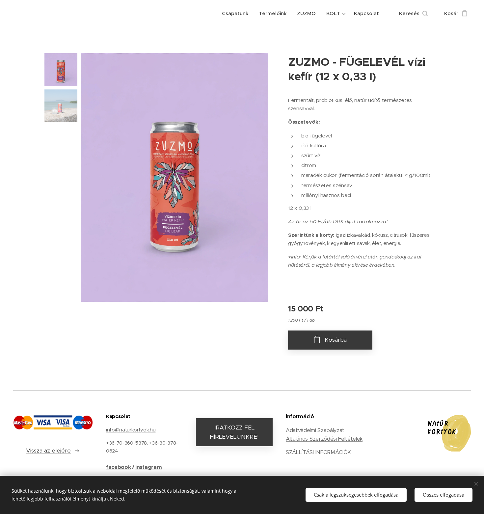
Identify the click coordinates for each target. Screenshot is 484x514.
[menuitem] (237, 13)
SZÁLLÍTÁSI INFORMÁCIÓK (318, 452)
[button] (413, 13)
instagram (148, 467)
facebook (118, 467)
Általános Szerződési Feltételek (324, 439)
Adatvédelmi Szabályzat (315, 430)
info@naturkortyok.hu (131, 430)
